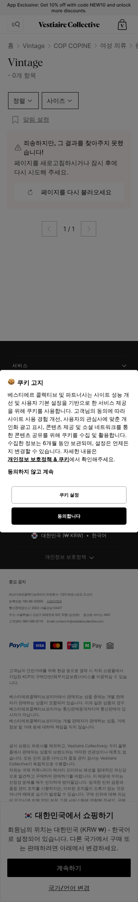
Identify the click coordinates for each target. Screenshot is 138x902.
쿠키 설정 (69, 495)
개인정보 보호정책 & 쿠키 (38, 459)
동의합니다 (69, 516)
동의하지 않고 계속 (31, 471)
